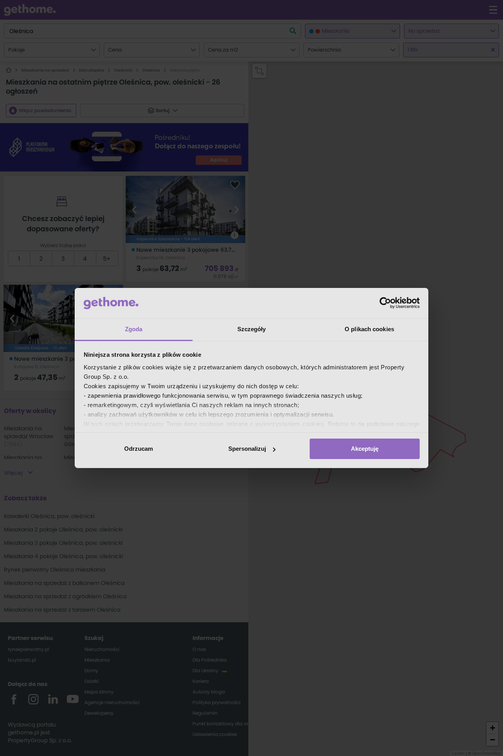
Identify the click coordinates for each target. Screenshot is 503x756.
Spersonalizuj (247, 448)
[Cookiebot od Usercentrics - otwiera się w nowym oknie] (385, 303)
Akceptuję (364, 448)
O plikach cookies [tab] (369, 329)
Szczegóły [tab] (251, 329)
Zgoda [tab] (134, 329)
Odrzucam (138, 448)
